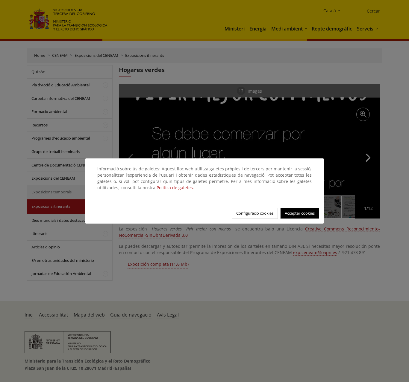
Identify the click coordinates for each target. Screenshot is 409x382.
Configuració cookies (254, 213)
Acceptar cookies (300, 213)
